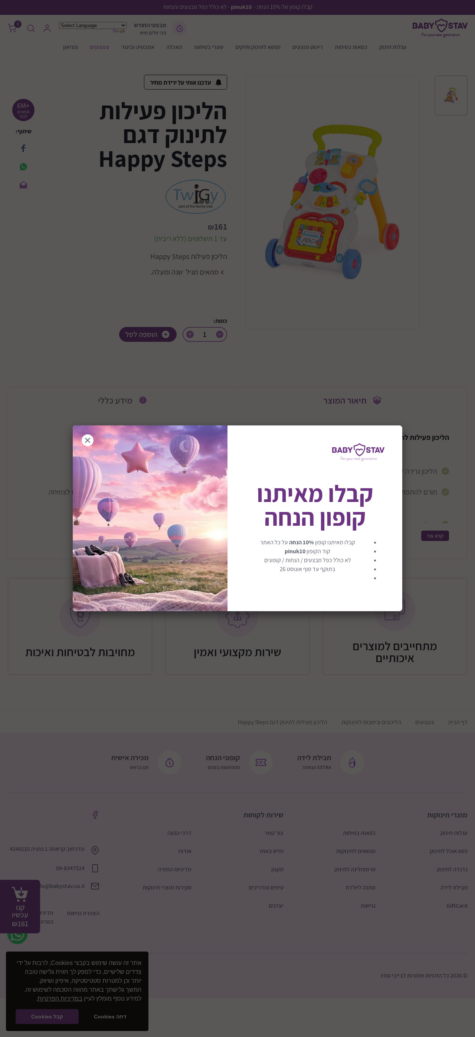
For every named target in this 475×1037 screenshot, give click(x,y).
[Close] (88, 440)
